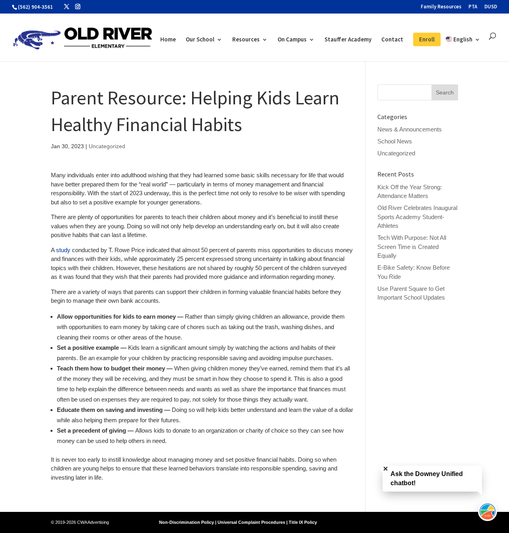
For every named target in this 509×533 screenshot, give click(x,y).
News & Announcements (409, 129)
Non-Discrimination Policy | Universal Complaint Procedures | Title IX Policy (238, 522)
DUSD (490, 7)
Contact (392, 40)
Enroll (427, 39)
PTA (472, 7)
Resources (246, 40)
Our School (200, 40)
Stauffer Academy (347, 40)
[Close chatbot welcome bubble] (385, 469)
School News (394, 141)
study (63, 250)
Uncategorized (107, 146)
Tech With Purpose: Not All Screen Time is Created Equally (411, 246)
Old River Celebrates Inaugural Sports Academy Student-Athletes (417, 216)
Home (168, 40)
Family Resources (441, 7)
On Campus (292, 40)
